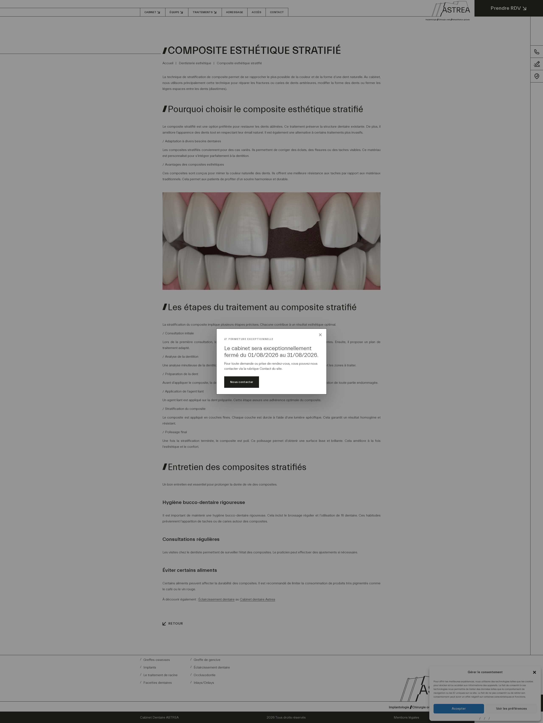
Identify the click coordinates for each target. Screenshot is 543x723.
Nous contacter (241, 382)
